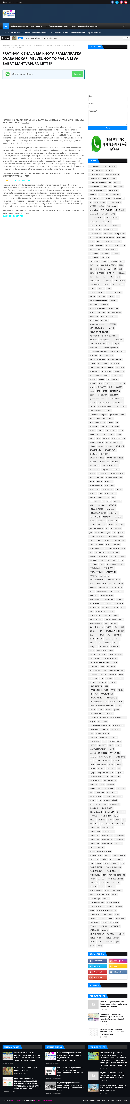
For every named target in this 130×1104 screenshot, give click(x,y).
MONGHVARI (94, 607)
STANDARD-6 (107, 839)
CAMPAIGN (105, 257)
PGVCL (120, 690)
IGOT (109, 501)
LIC (91, 552)
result (111, 765)
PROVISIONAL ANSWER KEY (99, 737)
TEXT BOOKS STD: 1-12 (117, 875)
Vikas (117, 914)
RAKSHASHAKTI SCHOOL (98, 753)
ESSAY (105, 363)
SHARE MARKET (107, 808)
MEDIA (120, 584)
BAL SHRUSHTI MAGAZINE (105, 237)
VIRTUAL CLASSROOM (110, 922)
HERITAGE (115, 470)
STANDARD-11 (95, 832)
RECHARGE (117, 761)
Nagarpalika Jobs (96, 619)
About (12, 2)
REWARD (101, 769)
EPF (99, 363)
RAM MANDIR (115, 753)
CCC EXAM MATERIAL (108, 265)
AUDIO (98, 230)
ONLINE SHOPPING (110, 658)
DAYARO (113, 300)
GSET (104, 434)
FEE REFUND (106, 371)
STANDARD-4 (119, 836)
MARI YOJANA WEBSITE (115, 564)
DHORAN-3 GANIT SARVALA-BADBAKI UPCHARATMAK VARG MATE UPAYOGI (112, 1031)
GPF (98, 418)
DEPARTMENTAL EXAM (97, 308)
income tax (100, 505)
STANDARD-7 (119, 839)
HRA (100, 493)
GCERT (92, 395)
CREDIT (92, 289)
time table (101, 879)
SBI (118, 788)
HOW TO (93, 493)
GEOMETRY (114, 395)
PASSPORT (93, 678)
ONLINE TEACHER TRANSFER (99, 662)
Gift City (92, 407)
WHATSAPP (111, 934)
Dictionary (101, 312)
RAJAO (112, 749)
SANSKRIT (110, 784)
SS (123, 820)
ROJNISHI (119, 773)
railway (118, 745)
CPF (113, 285)
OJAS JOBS (93, 647)
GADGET (119, 387)
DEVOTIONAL (113, 308)
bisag (118, 241)
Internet (92, 521)
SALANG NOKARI (110, 780)
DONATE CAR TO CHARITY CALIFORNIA (103, 336)
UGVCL (101, 887)
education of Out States (98, 352)
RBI (91, 761)
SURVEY (107, 855)
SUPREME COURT (96, 855)
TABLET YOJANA (115, 859)
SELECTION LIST (95, 804)
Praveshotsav (94, 729)
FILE (91, 375)
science (92, 800)
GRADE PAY (94, 426)
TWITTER (93, 887)
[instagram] (121, 2)
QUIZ (111, 745)
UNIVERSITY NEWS (96, 891)
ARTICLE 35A (94, 222)
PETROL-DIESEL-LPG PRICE (99, 690)
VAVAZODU (109, 906)
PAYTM (92, 682)
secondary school (110, 800)
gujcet (100, 446)
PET (106, 686)
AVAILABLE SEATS (110, 230)
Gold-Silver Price (95, 411)
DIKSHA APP (94, 320)
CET (114, 269)
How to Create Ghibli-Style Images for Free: (40, 38)
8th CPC (117, 182)
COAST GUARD (95, 281)
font (114, 383)
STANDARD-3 (107, 836)
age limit (107, 198)
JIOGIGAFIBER (99, 533)
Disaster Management (97, 324)
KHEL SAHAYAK (119, 540)
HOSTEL (119, 489)
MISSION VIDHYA (95, 599)
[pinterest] (125, 2)
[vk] (118, 972)
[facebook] (112, 2)
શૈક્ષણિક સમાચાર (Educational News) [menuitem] (25, 26)
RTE (106, 777)
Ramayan (93, 757)
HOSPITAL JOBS (107, 489)
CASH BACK (113, 261)
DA (118, 296)
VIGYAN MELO (95, 914)
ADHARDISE (118, 186)
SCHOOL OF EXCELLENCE (113, 796)
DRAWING (93, 340)
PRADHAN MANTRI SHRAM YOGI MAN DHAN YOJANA (105, 717)
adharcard (107, 186)
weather (105, 930)
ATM (91, 230)
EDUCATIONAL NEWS (117, 352)
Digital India (94, 316)
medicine (93, 588)
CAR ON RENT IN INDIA (98, 261)
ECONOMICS (94, 348)
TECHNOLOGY (95, 875)
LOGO (123, 556)
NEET (122, 627)
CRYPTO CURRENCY (97, 293)
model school (108, 603)
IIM (115, 501)
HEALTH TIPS (94, 470)
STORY (92, 847)
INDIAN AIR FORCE (96, 509)
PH (91, 694)
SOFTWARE (93, 816)
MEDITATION (104, 588)
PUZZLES (93, 745)
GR (117, 422)
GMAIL (123, 407)
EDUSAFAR (93, 356)
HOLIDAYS (108, 481)
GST (98, 438)
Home (5, 2)
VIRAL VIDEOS (94, 922)
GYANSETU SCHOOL (97, 458)
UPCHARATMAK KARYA (113, 891)
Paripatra (11, 46)
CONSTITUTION (119, 281)
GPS (104, 418)
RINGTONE (111, 769)
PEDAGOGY (102, 682)
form (91, 387)
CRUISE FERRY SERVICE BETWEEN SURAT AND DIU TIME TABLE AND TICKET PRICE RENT (113, 1087)
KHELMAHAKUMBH (96, 544)
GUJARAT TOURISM (96, 442)
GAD (110, 387)
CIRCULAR (121, 273)
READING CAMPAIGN (102, 761)
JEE (107, 529)
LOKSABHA (94, 560)
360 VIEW (109, 171)
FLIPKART (93, 383)
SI (117, 812)
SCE (91, 792)
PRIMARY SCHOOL (102, 733)
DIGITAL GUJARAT (114, 312)
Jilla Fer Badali (116, 529)
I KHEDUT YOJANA (96, 497)
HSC (106, 493)
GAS (98, 391)
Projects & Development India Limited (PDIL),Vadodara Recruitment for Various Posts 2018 (70, 1071)
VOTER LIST (103, 926)
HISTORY (100, 477)
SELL (105, 804)
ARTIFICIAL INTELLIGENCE (98, 226)
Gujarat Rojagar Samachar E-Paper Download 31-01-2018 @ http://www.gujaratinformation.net (70, 1086)
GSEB (121, 430)
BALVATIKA (121, 237)
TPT (102, 883)
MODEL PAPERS (95, 603)
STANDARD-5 (94, 839)
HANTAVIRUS (94, 466)
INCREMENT (112, 505)
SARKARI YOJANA (96, 788)
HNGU (99, 481)
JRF (114, 533)
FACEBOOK (120, 367)
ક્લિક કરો (77, 74)
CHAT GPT (110, 273)
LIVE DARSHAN (100, 552)
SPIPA (110, 820)
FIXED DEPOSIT (112, 379)
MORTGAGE (106, 607)
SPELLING (101, 820)
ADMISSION (113, 190)
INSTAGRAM (107, 517)
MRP (91, 611)
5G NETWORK (94, 178)
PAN (102, 666)
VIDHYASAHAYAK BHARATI (106, 910)
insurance (118, 517)
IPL (99, 525)
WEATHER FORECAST (97, 934)
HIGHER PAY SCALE (117, 474)
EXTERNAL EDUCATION (104, 367)
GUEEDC (106, 438)
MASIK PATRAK (109, 568)
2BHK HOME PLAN (96, 171)
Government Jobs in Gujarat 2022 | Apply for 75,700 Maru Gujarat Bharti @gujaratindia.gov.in (69, 1056)
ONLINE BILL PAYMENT (98, 655)
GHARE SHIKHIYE (104, 403)
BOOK (108, 245)
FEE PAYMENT (94, 371)
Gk (117, 407)
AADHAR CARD (95, 186)
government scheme (117, 415)
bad (91, 237)
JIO (91, 533)
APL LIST (105, 214)
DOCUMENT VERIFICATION (99, 332)
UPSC (91, 895)
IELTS (102, 501)
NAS (106, 623)
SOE (123, 812)
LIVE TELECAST (113, 552)
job (109, 533)
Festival (116, 371)
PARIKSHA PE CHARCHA (98, 674)
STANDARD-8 (94, 843)
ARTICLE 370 (106, 222)
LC (104, 548)
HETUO (92, 474)
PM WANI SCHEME (116, 702)
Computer (107, 281)
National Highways (96, 627)
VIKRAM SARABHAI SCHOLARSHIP (101, 918)
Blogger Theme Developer (43, 1100)
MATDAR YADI (111, 572)
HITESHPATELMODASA (114, 477)
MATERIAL (93, 576)
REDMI (92, 765)
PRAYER (105, 729)
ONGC (92, 651)
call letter (115, 253)
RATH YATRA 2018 (105, 757)
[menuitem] (6, 26)
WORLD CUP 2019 (96, 938)
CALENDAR (105, 253)
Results (118, 765)
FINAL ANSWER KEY (102, 375)
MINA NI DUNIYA (107, 596)
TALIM (98, 863)
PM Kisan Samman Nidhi (98, 702)
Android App (111, 206)
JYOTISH (121, 533)
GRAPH (100, 430)
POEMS (108, 710)
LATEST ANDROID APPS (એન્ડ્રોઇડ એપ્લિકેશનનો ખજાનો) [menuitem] (25, 32)
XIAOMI (92, 942)
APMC (113, 214)
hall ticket (115, 462)
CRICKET (101, 289)
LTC (108, 560)
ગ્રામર (92, 946)
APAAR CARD (120, 210)
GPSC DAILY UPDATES (97, 422)
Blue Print (99, 245)
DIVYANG (111, 328)
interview (101, 521)
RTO (118, 777)
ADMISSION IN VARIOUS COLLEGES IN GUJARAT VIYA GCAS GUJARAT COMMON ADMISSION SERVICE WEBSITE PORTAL (27, 1056)
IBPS (107, 497)
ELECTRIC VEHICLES (114, 359)
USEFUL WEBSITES (103, 895)
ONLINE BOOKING (115, 655)
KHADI (99, 540)
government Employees (98, 415)
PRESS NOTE (115, 729)
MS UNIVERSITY (101, 611)
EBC (109, 344)
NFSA (108, 635)
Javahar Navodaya (96, 529)
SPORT (117, 820)
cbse (122, 261)
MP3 (122, 607)
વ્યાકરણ (99, 946)
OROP (115, 662)
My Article (107, 615)
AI (90, 202)
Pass (121, 674)
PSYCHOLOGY (95, 741)
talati (91, 863)
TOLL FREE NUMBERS (115, 879)
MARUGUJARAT (95, 568)
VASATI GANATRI (95, 906)
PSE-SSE (114, 737)
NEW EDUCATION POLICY (114, 631)
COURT (106, 285)
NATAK (113, 623)
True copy (110, 883)
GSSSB (92, 438)
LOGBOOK (113, 556)
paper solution (95, 670)
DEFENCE (104, 304)
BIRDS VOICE (108, 241)
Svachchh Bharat (119, 855)
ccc (97, 265)
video (92, 910)
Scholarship (99, 792)
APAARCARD (94, 214)
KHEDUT (107, 540)
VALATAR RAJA (95, 898)
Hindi (91, 477)
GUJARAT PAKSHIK (118, 438)
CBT (91, 265)
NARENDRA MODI (96, 623)
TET (104, 875)
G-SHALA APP (101, 387)
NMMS (92, 639)
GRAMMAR (115, 426)
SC (123, 788)
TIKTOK (92, 879)
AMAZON (93, 206)
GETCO (92, 403)
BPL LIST (116, 245)
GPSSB (110, 422)
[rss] (118, 966)
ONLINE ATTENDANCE (105, 651)
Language (116, 544)
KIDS (107, 544)
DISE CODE (112, 324)
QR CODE (102, 745)
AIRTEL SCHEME (99, 202)
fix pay (101, 379)
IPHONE (92, 525)
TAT (122, 863)
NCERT (108, 627)
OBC (116, 643)
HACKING (93, 462)
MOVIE (115, 607)
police (116, 710)
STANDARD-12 (108, 832)
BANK (92, 241)
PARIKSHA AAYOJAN (116, 670)
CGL (120, 269)
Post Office (108, 714)
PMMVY (92, 710)
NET (101, 631)
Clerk (104, 277)
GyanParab (94, 454)
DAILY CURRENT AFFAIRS (98, 300)
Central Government (103, 269)
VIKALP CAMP (107, 914)
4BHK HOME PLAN (112, 175)
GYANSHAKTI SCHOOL (115, 458)
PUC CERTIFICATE (115, 741)
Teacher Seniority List (113, 867)
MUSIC (112, 611)
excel (91, 367)
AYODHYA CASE (95, 234)
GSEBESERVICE (95, 434)
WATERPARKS (94, 930)
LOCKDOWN (102, 556)
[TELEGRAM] (118, 977)
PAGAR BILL (94, 666)
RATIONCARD (120, 757)
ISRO (111, 525)
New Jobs (93, 635)
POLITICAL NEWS (95, 714)
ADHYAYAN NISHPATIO (98, 190)
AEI (100, 194)
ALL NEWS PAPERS (114, 202)
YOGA (100, 942)
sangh (102, 784)
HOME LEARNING (96, 485)
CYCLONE (101, 296)
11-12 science (94, 167)
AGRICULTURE (119, 198)
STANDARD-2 (94, 836)
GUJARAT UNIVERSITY (113, 442)
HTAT (113, 493)
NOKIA (99, 639)
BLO (91, 245)
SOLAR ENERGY (106, 816)
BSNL (91, 249)
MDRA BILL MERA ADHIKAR (105, 584)
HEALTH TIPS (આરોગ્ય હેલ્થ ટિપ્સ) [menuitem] (84, 26)
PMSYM (100, 710)
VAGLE (114, 895)
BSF (124, 245)
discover (111, 1100)
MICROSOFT (94, 596)
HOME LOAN (109, 485)
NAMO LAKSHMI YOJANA (114, 619)
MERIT (92, 592)
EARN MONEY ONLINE (97, 344)
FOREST (122, 383)
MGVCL (120, 592)
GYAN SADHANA (95, 450)
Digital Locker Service (109, 316)
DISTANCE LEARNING (97, 328)
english (92, 363)
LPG (102, 560)
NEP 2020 (93, 631)
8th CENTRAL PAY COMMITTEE (100, 182)
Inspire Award (95, 517)
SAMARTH (93, 784)
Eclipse (116, 344)
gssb (119, 434)
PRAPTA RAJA (102, 721)
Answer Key (94, 210)
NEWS (102, 635)
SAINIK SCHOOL (95, 780)
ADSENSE (93, 194)
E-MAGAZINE (118, 340)
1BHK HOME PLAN (109, 167)
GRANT (92, 430)
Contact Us (101, 1100)
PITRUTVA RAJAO (107, 694)
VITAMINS (93, 926)
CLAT (97, 277)
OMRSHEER (115, 647)
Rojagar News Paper (105, 773)
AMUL (102, 206)
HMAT (92, 481)
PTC (104, 741)
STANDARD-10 (107, 828)
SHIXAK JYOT (109, 812)
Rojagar (92, 773)
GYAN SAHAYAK (110, 450)
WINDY (121, 934)
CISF (91, 277)
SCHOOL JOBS (112, 792)
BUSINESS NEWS (111, 249)
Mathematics (104, 576)
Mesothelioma (102, 592)
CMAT (111, 277)
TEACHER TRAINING (96, 871)
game (92, 391)
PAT (101, 678)
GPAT (92, 418)
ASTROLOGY (115, 226)
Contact (19, 2)
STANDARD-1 (94, 828)
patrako (109, 678)
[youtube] (97, 977)
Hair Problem (104, 462)
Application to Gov (96, 218)
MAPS (102, 564)
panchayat (111, 666)
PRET (91, 733)
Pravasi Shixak (118, 725)
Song (116, 816)
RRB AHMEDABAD (96, 777)
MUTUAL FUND (95, 615)
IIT (120, 501)
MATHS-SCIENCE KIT (97, 580)
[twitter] (117, 2)
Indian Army (110, 509)
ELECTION (109, 356)
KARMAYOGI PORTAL (97, 536)
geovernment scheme (97, 399)
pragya (92, 721)
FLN (100, 383)
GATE (105, 391)
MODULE (120, 603)
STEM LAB (118, 843)
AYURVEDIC (108, 234)
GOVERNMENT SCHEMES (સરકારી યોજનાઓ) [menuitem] (68, 32)
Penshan (112, 682)
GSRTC (111, 434)
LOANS (92, 556)
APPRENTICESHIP (112, 218)
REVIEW (92, 769)
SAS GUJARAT (109, 788)
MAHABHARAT (117, 560)
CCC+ (121, 265)
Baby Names (120, 234)
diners (118, 1100)
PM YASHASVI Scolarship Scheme (101, 706)
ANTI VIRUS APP (106, 210)
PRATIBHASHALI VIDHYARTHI (100, 725)
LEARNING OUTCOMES (117, 548)
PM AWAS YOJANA (96, 698)
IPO (105, 525)
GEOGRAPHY (102, 395)
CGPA (92, 273)
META (112, 592)
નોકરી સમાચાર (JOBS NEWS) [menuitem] (56, 26)
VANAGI (106, 898)
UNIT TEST (110, 887)
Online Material (95, 658)
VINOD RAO (120, 918)
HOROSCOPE (94, 489)
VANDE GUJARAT (113, 902)
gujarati (92, 446)
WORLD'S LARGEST (112, 938)
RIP (119, 769)
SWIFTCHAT (94, 859)
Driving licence (105, 340)
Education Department (110, 348)
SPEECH (92, 820)
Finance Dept (116, 375)
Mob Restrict (109, 599)
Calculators (94, 253)
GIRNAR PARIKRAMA (105, 407)
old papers (104, 647)
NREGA (92, 643)
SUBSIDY (101, 847)
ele (101, 356)
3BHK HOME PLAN (96, 175)
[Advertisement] (44, 96)
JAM (122, 525)
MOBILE (119, 599)
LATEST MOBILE (95, 548)
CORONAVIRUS (95, 285)
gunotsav (109, 446)
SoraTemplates (16, 1100)
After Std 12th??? (95, 198)
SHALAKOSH (94, 808)
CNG (118, 277)
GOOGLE (108, 411)
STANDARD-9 (107, 843)
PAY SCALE (119, 678)
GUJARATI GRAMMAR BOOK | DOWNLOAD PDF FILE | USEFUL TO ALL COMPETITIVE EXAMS (112, 1075)
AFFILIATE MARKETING (112, 194)
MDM (91, 584)
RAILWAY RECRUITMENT (98, 749)
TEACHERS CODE (112, 871)
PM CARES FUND (111, 698)
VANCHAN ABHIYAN (97, 902)
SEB (99, 800)
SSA (91, 824)
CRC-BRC (121, 285)
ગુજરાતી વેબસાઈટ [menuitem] (94, 32)
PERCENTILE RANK (96, 686)
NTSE (99, 643)
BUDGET (99, 249)
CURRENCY (117, 293)
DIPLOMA (104, 320)
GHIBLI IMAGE (118, 403)
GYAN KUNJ (120, 446)
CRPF (108, 289)
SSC (96, 824)
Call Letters (94, 257)
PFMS (113, 690)
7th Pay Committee (109, 178)
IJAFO (91, 505)
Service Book (114, 804)
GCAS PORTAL (115, 391)
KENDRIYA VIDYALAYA (115, 536)
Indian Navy (113, 513)
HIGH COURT (102, 474)
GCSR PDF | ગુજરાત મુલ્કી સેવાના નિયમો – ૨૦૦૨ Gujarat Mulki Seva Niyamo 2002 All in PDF (113, 1004)
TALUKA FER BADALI (111, 863)
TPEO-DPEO (94, 883)
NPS (117, 639)
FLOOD (107, 383)
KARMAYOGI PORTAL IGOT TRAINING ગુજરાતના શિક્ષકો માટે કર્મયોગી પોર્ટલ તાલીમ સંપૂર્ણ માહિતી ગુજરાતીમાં (112, 1018)
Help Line (105, 470)
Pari (104, 670)
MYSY (116, 615)
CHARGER (100, 273)
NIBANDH (117, 635)
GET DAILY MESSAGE (115, 399)
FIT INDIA (93, 379)
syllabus (104, 859)
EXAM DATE (115, 363)
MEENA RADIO (117, 588)
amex (125, 1100)
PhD (96, 694)
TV (118, 883)
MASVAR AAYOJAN (96, 572)
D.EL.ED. (111, 296)
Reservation (101, 765)
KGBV (92, 540)
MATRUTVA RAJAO (113, 580)
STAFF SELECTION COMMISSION (112, 824)
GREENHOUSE (111, 430)
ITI (116, 525)
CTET (108, 293)
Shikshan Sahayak (96, 812)
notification (109, 639)
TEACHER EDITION (96, 867)
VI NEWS (119, 906)
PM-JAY (118, 706)
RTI (112, 777)
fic (123, 371)
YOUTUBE (109, 942)
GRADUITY (104, 426)
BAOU (99, 241)
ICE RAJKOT (94, 501)
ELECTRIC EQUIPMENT (97, 359)
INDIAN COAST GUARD (98, 513)
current (92, 296)
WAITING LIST (115, 926)
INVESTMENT (112, 521)
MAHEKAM (93, 564)
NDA (115, 627)
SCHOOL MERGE (95, 796)
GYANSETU (105, 454)
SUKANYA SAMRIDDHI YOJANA (100, 851)
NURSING (107, 643)
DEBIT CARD (94, 304)
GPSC (110, 418)
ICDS (113, 497)
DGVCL (92, 312)
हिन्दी (117, 942)
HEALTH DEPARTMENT (110, 466)
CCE (91, 269)
